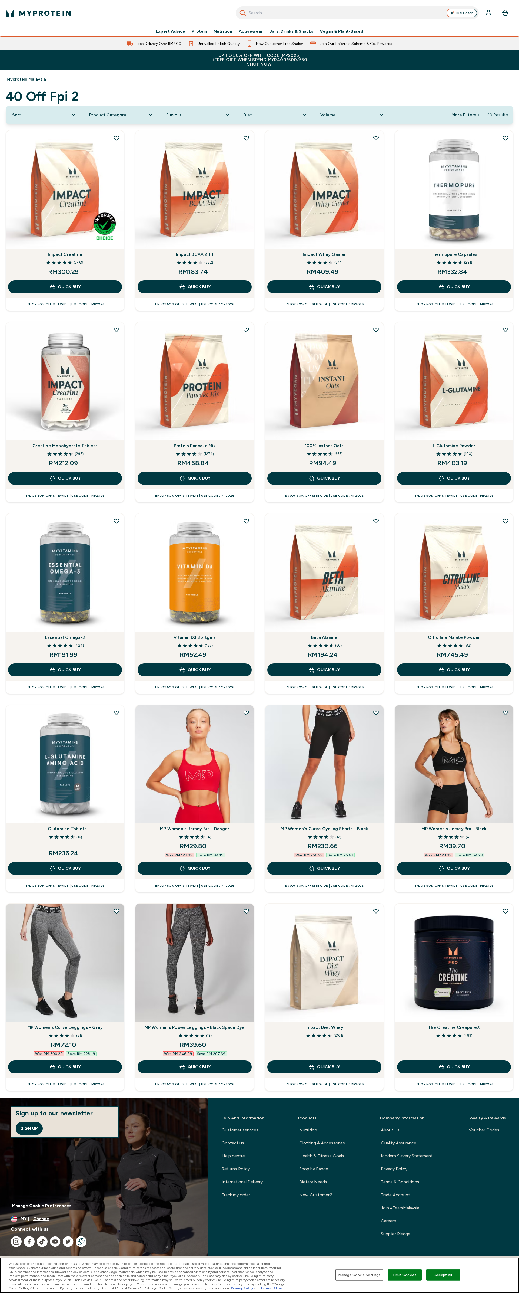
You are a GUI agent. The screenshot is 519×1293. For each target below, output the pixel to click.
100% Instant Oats (324, 445)
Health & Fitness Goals (321, 1156)
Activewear (251, 31)
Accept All (443, 1275)
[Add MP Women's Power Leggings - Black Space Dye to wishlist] (246, 911)
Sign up (29, 1128)
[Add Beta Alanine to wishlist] (376, 521)
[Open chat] (81, 1241)
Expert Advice (170, 31)
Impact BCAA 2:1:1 (194, 254)
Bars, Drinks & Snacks (291, 31)
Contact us (233, 1143)
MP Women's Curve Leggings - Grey (65, 1027)
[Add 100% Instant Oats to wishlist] (376, 329)
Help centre (233, 1156)
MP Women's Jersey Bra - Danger (194, 828)
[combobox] (357, 12)
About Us (390, 1130)
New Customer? (315, 1195)
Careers (388, 1221)
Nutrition (223, 31)
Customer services (240, 1130)
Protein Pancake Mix (195, 445)
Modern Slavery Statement (407, 1156)
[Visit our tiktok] (42, 1241)
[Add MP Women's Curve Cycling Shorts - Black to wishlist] (376, 712)
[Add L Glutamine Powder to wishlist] (505, 329)
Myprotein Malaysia (26, 79)
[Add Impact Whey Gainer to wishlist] (376, 138)
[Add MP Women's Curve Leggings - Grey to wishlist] (116, 911)
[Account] (489, 13)
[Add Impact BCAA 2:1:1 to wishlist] (246, 138)
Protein (199, 31)
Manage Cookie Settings (359, 1275)
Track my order (236, 1195)
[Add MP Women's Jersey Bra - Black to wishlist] (505, 712)
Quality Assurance (398, 1143)
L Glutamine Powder (454, 445)
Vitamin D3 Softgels (195, 637)
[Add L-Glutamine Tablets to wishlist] (116, 712)
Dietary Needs (313, 1182)
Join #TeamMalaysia (400, 1208)
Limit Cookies (405, 1275)
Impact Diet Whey (324, 1027)
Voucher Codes (484, 1130)
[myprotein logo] (38, 13)
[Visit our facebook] (29, 1241)
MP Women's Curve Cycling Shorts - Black (324, 828)
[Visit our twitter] (68, 1241)
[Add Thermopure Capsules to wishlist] (505, 138)
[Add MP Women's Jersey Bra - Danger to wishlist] (246, 712)
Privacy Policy (394, 1169)
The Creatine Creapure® (454, 1027)
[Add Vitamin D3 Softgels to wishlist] (246, 521)
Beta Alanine (324, 637)
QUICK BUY (69, 286)
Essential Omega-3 (65, 637)
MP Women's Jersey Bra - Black (453, 828)
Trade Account (395, 1195)
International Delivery (242, 1182)
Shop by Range (313, 1169)
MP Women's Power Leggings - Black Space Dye (195, 1027)
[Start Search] (243, 12)
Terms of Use (271, 1288)
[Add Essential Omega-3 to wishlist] (116, 521)
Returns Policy (236, 1169)
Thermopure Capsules (454, 254)
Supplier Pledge (395, 1234)
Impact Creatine (65, 254)
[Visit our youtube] (55, 1241)
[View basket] (505, 13)
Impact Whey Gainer (324, 254)
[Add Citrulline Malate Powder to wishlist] (505, 521)
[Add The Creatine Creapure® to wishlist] (505, 911)
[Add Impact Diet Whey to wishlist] (376, 911)
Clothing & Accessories (322, 1143)
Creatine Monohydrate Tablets (65, 445)
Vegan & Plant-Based (341, 31)
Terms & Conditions (400, 1182)
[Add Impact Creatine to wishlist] (116, 138)
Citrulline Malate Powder (454, 637)
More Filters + (465, 115)
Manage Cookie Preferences (41, 1205)
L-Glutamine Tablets (65, 828)
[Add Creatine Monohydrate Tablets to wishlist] (116, 329)
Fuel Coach (464, 13)
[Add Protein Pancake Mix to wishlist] (246, 329)
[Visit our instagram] (16, 1241)
